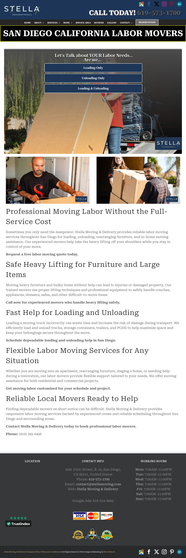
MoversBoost (109, 552)
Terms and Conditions (50, 552)
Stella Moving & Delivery (97, 489)
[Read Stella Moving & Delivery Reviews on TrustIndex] (18, 524)
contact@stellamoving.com (98, 484)
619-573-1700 (99, 479)
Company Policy (33, 552)
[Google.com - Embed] (32, 487)
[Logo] (21, 9)
